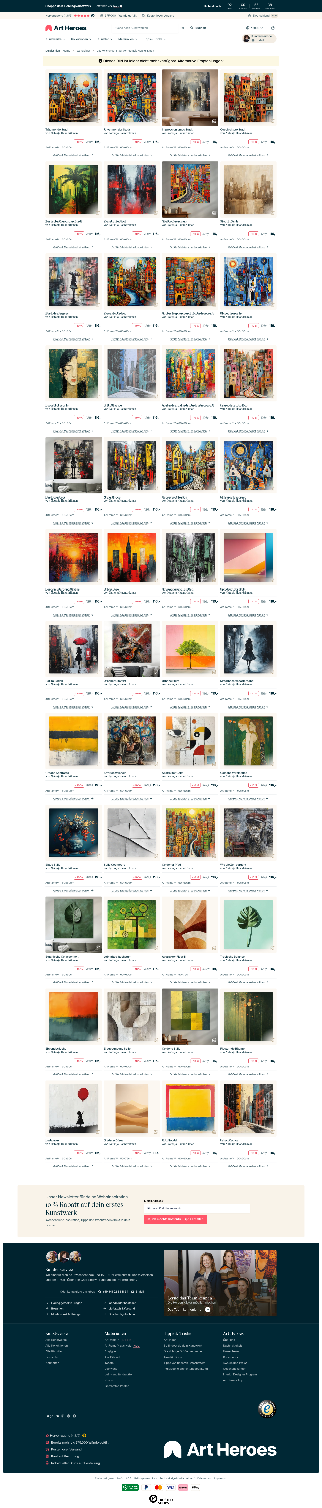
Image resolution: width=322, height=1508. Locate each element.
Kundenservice (261, 36)
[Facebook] (74, 1416)
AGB (128, 1478)
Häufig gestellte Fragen (66, 1303)
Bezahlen (57, 1308)
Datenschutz (204, 1478)
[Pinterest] (69, 1416)
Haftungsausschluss (145, 1478)
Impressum (220, 1478)
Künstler (103, 39)
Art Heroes (233, 1333)
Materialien (126, 39)
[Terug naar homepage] (65, 28)
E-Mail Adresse (154, 1200)
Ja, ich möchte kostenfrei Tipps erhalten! (175, 1219)
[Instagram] (63, 1416)
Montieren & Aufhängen (66, 1314)
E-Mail (260, 40)
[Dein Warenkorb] (273, 28)
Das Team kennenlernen (185, 1309)
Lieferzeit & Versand (122, 1308)
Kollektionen (79, 39)
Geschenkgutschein (122, 1314)
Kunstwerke (53, 39)
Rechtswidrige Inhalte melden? (177, 1478)
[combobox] (145, 28)
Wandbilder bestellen (122, 1303)
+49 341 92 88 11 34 (115, 1292)
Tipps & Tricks (152, 39)
